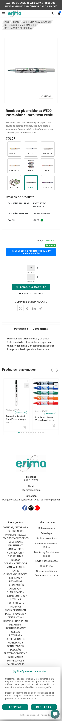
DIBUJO (15, 559)
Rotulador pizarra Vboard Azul (44, 419)
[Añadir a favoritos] (26, 385)
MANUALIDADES (15, 567)
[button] (31, 70)
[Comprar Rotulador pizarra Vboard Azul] (54, 425)
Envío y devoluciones (46, 561)
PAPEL (15, 570)
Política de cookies (49, 715)
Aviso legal (46, 533)
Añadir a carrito (33, 287)
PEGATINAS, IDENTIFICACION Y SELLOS (15, 628)
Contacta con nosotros (46, 575)
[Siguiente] (57, 370)
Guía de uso (46, 566)
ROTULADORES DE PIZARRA (18, 28)
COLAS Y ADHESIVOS (15, 563)
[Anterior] (51, 370)
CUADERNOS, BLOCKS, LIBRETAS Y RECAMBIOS (15, 578)
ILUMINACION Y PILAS (15, 621)
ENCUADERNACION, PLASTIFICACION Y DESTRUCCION (15, 614)
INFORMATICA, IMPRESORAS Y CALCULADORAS (16, 661)
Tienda (16, 22)
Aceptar (15, 707)
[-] (24, 268)
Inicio (7, 22)
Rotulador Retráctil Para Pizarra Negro (16, 419)
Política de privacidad (29, 715)
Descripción (21, 328)
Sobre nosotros (46, 528)
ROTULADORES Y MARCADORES (20, 25)
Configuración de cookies (19, 518)
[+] (37, 268)
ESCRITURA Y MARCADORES (37, 22)
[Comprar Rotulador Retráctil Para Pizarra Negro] (24, 427)
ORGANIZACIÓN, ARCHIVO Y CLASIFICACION (15, 589)
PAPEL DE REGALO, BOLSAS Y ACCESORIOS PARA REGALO (16, 538)
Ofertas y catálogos (46, 571)
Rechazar (43, 707)
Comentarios (40, 328)
